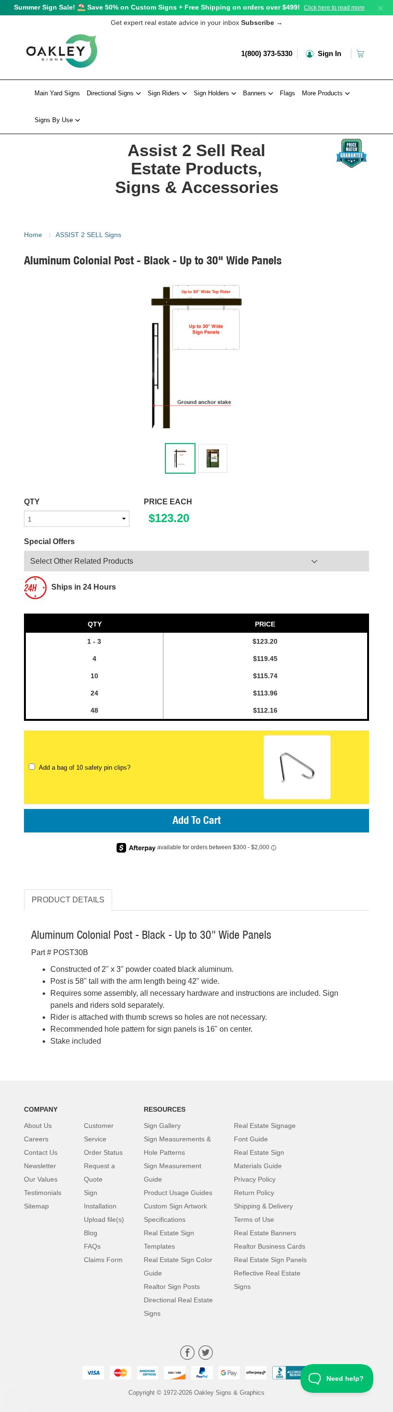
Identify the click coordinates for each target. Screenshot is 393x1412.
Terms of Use (254, 1219)
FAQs (92, 1246)
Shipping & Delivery (263, 1206)
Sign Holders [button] (212, 93)
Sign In (328, 53)
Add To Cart (197, 821)
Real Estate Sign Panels (270, 1260)
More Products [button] (323, 93)
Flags (287, 93)
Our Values (41, 1179)
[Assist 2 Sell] (62, 136)
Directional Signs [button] (111, 93)
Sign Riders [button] (165, 93)
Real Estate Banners (265, 1233)
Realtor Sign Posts (172, 1286)
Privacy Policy (255, 1179)
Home (33, 235)
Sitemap (36, 1206)
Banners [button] (255, 93)
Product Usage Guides (178, 1192)
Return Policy (254, 1192)
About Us (38, 1125)
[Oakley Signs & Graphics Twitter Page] (205, 1354)
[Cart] (361, 53)
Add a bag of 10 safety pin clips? (82, 767)
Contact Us (41, 1152)
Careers (36, 1139)
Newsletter (40, 1166)
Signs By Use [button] (55, 120)
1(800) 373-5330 (266, 53)
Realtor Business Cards (269, 1246)
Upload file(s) (104, 1219)
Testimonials (42, 1192)
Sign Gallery (162, 1125)
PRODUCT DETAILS (68, 900)
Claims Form (103, 1260)
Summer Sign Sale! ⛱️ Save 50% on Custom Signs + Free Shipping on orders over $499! (157, 7)
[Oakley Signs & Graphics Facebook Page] (187, 1354)
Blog (90, 1233)
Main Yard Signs (57, 93)
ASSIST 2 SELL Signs (88, 235)
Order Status (103, 1152)
